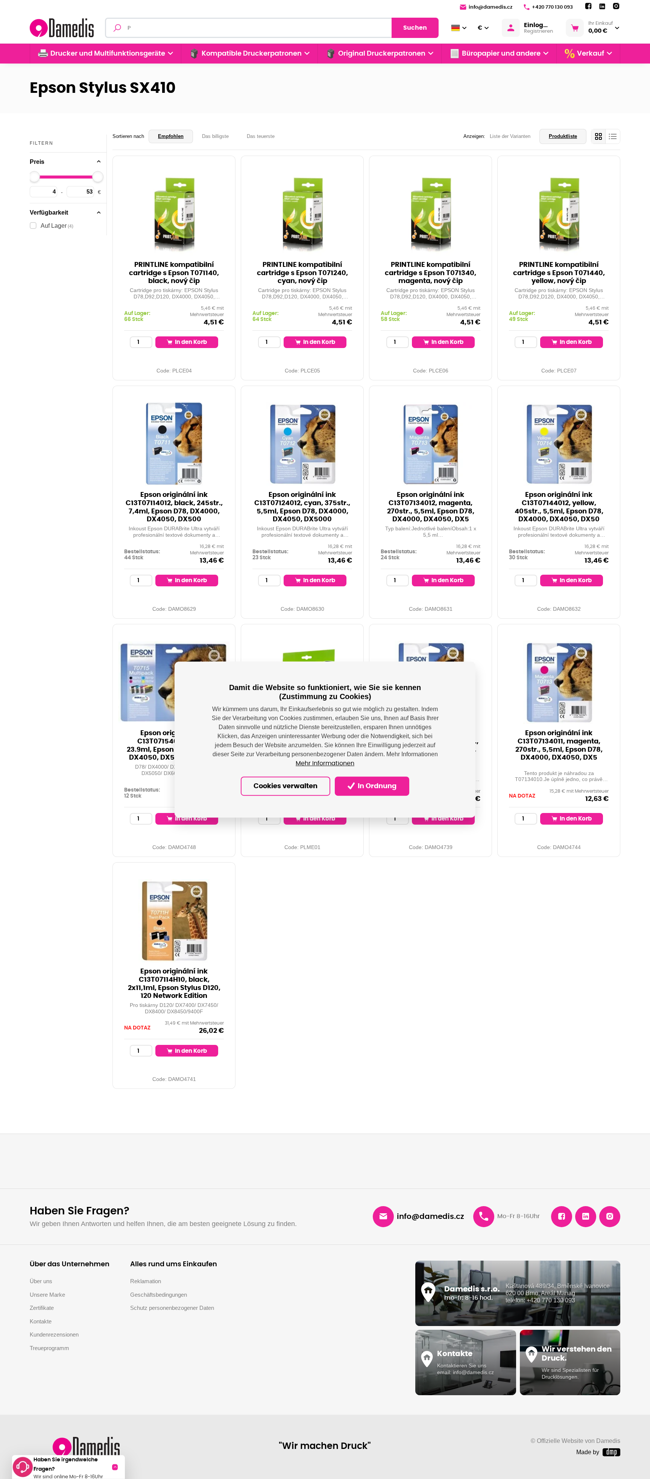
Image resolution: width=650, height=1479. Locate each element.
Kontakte (41, 1321)
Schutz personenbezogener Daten (172, 1308)
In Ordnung (376, 786)
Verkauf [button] (590, 53)
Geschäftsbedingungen (158, 1294)
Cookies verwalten (285, 786)
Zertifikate (42, 1308)
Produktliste (563, 136)
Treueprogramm (49, 1348)
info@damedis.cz (490, 7)
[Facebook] (588, 6)
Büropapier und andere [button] (501, 53)
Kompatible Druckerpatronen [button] (252, 53)
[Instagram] (616, 6)
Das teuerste (261, 136)
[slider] (34, 176)
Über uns (41, 1281)
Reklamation (145, 1281)
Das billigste (215, 136)
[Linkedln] (602, 7)
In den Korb (190, 342)
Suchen (415, 28)
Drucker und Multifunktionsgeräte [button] (107, 53)
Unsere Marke (47, 1294)
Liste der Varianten (510, 136)
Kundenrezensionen (54, 1334)
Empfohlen (171, 136)
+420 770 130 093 (552, 7)
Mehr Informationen (325, 763)
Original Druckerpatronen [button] (381, 53)
